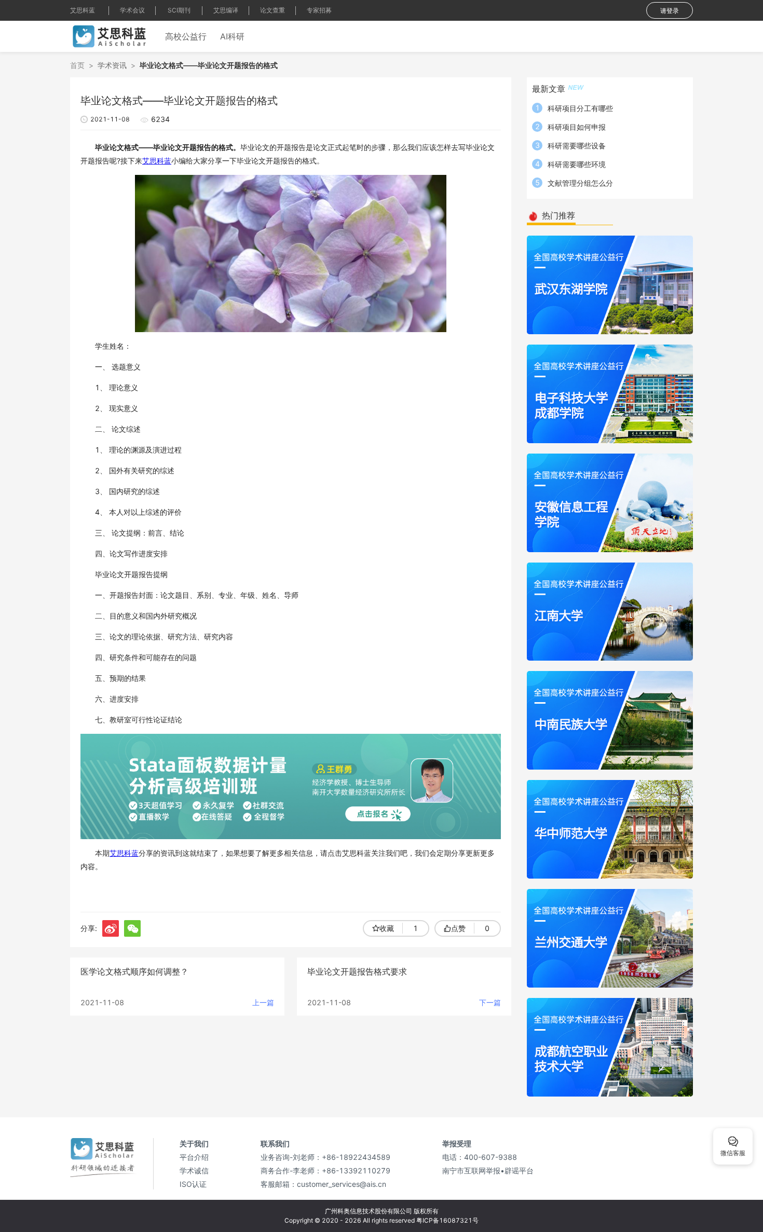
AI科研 (232, 36)
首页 (77, 65)
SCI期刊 (179, 10)
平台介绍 (194, 1157)
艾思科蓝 (82, 10)
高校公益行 (186, 36)
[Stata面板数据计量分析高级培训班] (290, 785)
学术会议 (132, 10)
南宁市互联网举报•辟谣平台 (488, 1170)
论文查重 (272, 10)
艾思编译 (225, 10)
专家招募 (319, 10)
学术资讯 (112, 65)
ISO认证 (193, 1184)
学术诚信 (194, 1170)
